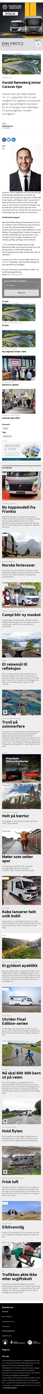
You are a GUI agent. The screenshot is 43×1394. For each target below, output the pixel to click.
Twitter (9, 139)
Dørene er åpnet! (10, 384)
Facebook (4, 139)
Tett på (5, 428)
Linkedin (13, 139)
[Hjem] (12, 45)
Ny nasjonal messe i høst (14, 351)
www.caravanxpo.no (15, 274)
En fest (5, 325)
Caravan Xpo (7, 436)
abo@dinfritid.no (7, 1336)
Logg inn (37, 40)
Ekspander (38, 44)
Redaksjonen (7, 126)
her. (23, 1385)
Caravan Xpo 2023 (11, 418)
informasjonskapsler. (10, 1388)
